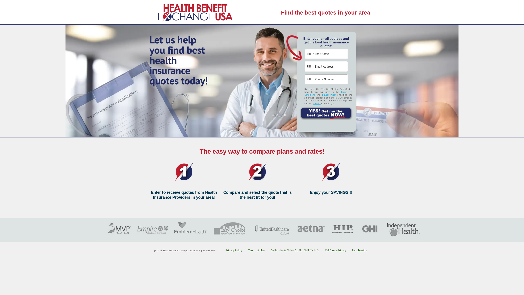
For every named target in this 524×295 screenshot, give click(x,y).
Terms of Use (256, 250)
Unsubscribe (359, 250)
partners (316, 103)
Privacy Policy (329, 94)
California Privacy (335, 250)
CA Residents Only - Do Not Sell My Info (295, 250)
